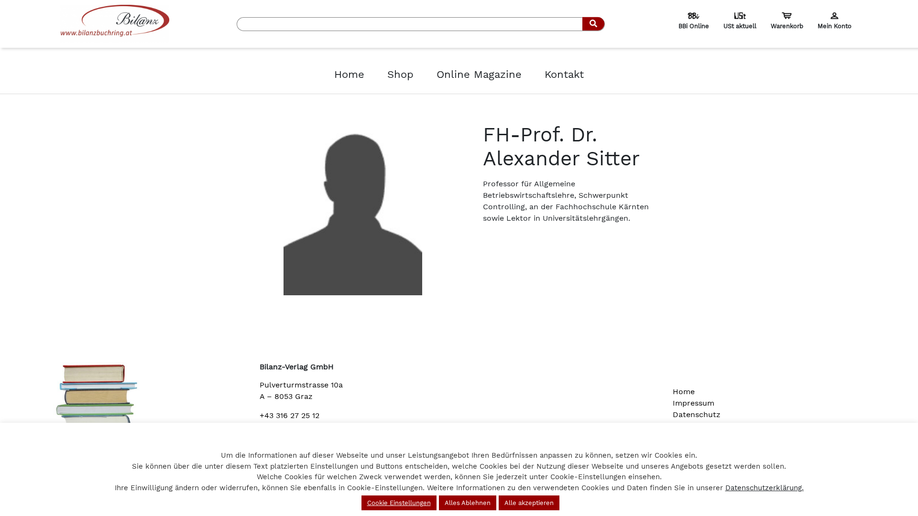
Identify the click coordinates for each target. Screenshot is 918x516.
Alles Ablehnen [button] (468, 502)
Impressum (693, 403)
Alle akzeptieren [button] (529, 502)
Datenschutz (697, 414)
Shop (400, 74)
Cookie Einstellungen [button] (399, 502)
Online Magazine (479, 74)
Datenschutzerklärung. (764, 488)
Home (349, 74)
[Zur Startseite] (114, 23)
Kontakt (564, 74)
